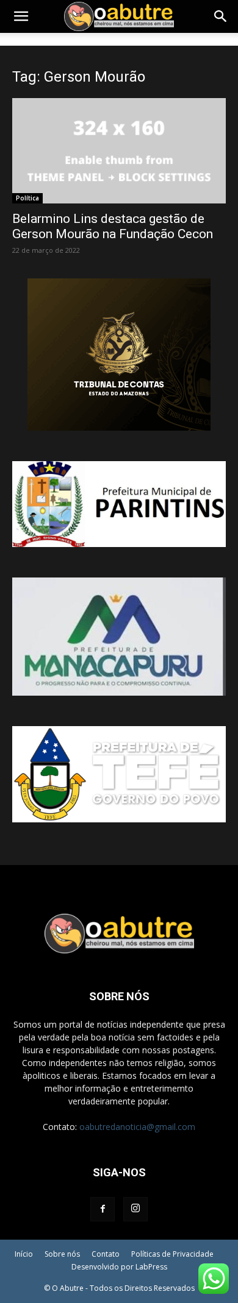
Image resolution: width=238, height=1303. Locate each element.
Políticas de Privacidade (172, 1254)
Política (27, 198)
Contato (106, 1254)
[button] (20, 16)
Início (24, 1254)
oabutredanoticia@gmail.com (137, 1126)
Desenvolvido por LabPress (119, 1267)
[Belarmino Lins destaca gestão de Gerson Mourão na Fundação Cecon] (119, 150)
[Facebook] (102, 1209)
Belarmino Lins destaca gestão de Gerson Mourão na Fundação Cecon (112, 226)
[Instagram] (135, 1209)
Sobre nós (62, 1254)
